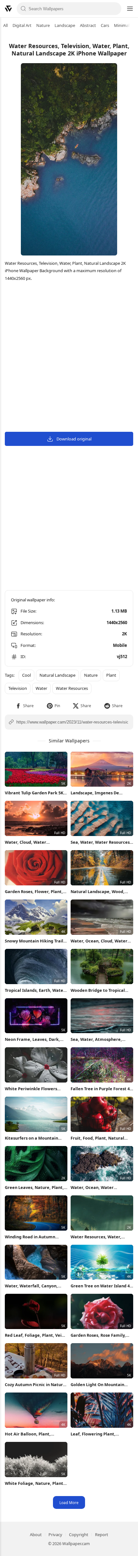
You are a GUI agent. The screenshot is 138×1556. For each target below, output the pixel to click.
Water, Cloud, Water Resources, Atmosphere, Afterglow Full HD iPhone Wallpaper (30, 842)
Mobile (120, 645)
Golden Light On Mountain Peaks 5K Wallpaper (97, 1385)
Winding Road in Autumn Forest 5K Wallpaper (30, 1237)
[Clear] (114, 8)
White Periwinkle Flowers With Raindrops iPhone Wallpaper (31, 1089)
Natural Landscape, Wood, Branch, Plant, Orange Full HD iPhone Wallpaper (101, 892)
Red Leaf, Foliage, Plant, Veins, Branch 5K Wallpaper (36, 1335)
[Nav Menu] (130, 9)
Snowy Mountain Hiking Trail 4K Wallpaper (34, 941)
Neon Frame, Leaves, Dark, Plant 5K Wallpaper (32, 1039)
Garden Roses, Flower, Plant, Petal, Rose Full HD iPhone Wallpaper (34, 892)
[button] (24, 705)
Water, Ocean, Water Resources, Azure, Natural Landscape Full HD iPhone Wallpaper (97, 1187)
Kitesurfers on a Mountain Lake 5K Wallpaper (31, 1138)
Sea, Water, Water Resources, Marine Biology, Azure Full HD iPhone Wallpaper (101, 842)
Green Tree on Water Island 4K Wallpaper (101, 1286)
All (5, 25)
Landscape (65, 25)
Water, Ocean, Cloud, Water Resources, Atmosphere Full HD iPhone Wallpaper (99, 941)
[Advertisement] (69, 357)
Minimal (121, 25)
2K (124, 634)
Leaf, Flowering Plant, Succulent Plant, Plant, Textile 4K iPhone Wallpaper (101, 1434)
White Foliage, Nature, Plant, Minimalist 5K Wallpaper (35, 1483)
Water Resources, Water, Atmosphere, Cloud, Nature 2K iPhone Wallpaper (102, 1237)
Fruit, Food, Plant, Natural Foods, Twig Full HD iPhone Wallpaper (98, 1138)
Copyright (78, 1534)
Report (101, 1534)
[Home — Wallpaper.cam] (8, 9)
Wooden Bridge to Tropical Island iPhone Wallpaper (98, 990)
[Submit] (23, 8)
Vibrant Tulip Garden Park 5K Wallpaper (34, 793)
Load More (69, 1502)
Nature (43, 25)
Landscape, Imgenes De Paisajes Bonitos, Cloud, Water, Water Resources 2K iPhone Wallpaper (98, 793)
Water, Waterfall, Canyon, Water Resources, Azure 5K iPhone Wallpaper (32, 1286)
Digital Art (22, 25)
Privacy (55, 1534)
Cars (105, 25)
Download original (73, 439)
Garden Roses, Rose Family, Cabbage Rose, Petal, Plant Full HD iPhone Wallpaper (98, 1335)
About (36, 1534)
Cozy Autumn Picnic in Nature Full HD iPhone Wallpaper (35, 1385)
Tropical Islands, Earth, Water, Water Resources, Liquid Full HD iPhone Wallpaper (35, 990)
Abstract (88, 25)
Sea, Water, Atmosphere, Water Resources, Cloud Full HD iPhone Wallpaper (99, 1039)
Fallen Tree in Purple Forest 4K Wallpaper (101, 1089)
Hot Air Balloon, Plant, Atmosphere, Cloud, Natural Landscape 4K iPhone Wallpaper (34, 1434)
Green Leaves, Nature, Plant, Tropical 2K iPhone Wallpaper (34, 1187)
